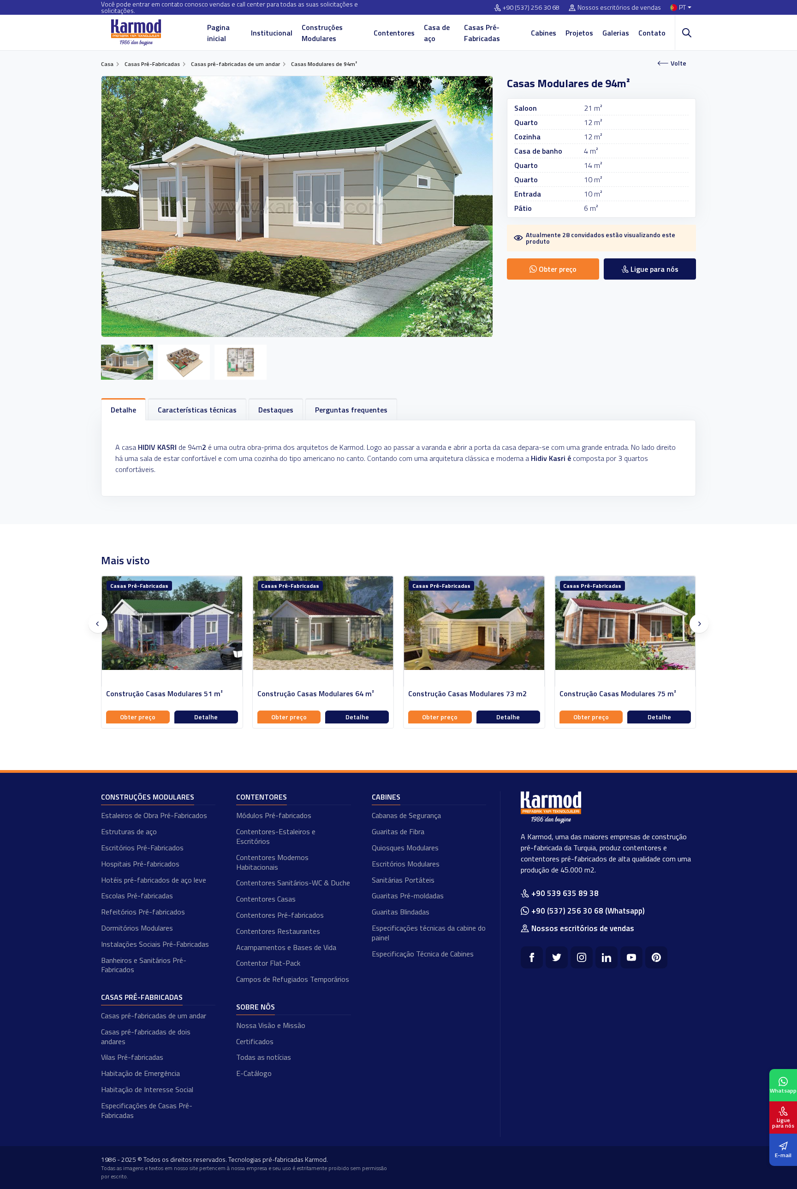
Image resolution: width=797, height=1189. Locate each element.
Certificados (255, 1041)
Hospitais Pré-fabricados (140, 863)
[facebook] (532, 957)
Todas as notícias (263, 1057)
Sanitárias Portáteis (403, 879)
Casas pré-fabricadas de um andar (153, 1015)
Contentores (394, 32)
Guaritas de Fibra (398, 831)
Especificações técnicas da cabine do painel (429, 932)
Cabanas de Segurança (406, 815)
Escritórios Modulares (406, 863)
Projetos (579, 32)
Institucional (271, 32)
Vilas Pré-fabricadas (132, 1057)
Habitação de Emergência (140, 1073)
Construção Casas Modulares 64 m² (315, 694)
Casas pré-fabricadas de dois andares (145, 1036)
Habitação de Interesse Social (147, 1089)
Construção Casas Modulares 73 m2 (467, 694)
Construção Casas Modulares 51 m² (164, 694)
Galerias (615, 32)
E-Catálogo (254, 1073)
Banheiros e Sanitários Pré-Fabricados (143, 965)
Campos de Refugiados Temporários (292, 979)
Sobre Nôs (255, 1006)
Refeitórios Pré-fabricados (143, 911)
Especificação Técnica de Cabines (423, 953)
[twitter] (557, 957)
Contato (652, 32)
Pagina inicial (218, 33)
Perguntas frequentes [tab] (351, 409)
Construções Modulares (322, 33)
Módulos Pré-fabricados (273, 815)
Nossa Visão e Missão (270, 1025)
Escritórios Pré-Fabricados (142, 847)
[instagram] (582, 957)
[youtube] (631, 957)
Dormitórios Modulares (137, 927)
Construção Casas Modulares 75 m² (617, 694)
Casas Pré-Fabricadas (482, 33)
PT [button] (682, 7)
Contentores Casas (266, 898)
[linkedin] (606, 957)
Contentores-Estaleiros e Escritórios (275, 836)
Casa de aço (437, 33)
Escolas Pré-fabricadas (137, 895)
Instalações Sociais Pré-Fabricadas (155, 944)
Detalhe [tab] (123, 409)
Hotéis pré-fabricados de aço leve (153, 879)
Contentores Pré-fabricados (280, 914)
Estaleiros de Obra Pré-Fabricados (154, 815)
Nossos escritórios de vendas (619, 7)
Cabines (543, 32)
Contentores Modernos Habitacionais (272, 862)
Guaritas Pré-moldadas (408, 895)
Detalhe (206, 717)
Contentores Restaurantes (278, 931)
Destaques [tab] (275, 409)
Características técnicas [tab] (197, 409)
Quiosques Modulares (405, 847)
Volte (678, 63)
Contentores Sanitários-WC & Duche (293, 882)
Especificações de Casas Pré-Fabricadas (146, 1110)
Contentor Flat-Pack (268, 962)
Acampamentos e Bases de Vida (286, 947)
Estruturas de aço (129, 831)
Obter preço (137, 717)
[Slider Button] (97, 623)
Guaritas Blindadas (400, 911)
